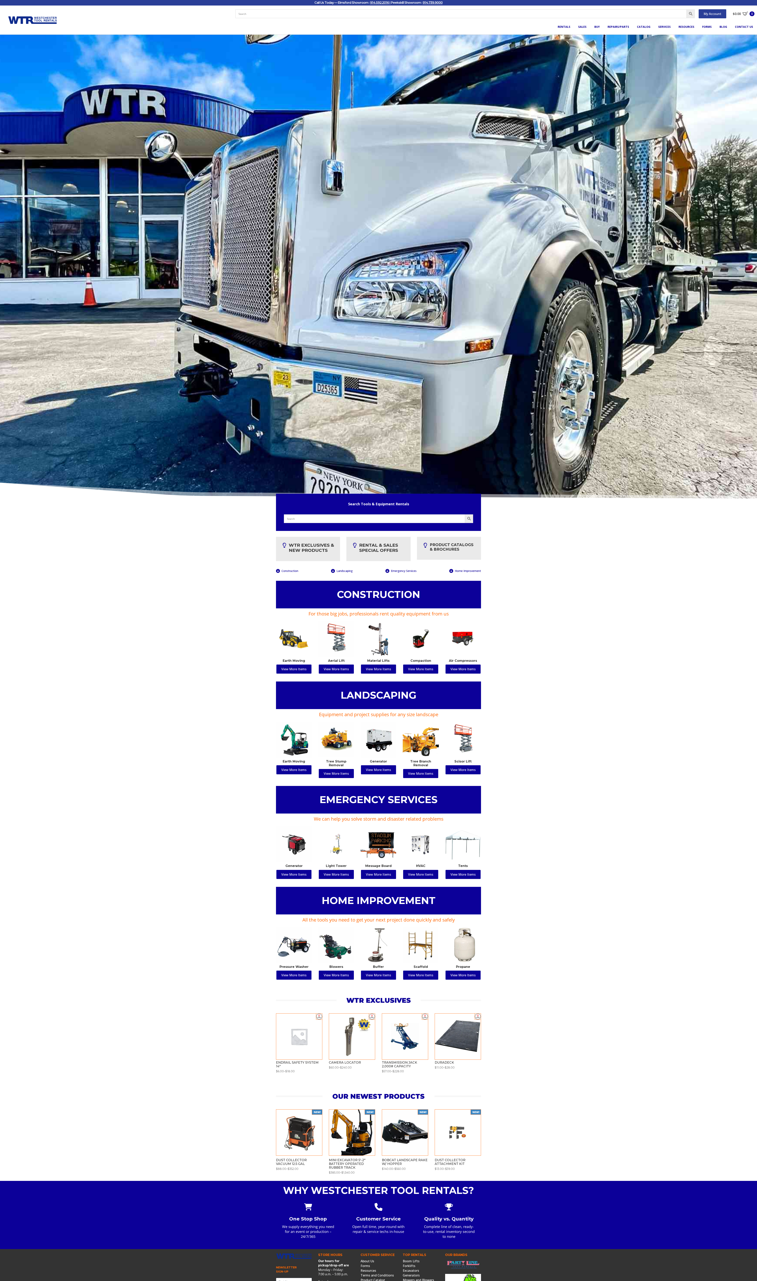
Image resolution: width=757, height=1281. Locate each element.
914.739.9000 (433, 3)
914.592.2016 (379, 3)
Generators (411, 1275)
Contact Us (744, 27)
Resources (686, 27)
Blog (723, 27)
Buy (597, 27)
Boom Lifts (411, 1261)
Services (664, 27)
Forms (707, 27)
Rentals (564, 27)
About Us (367, 1261)
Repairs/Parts (618, 27)
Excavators (411, 1270)
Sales (582, 27)
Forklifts (409, 1266)
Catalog (643, 27)
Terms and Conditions (377, 1275)
